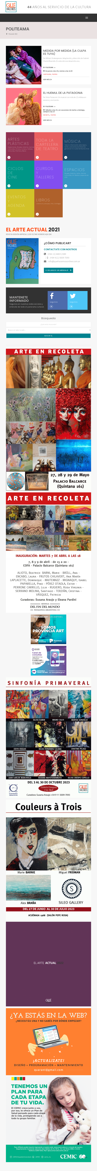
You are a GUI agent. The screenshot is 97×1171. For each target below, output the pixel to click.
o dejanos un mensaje (57, 270)
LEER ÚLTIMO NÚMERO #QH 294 (39, 234)
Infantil (46, 115)
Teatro (54, 74)
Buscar (47, 336)
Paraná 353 (13, 34)
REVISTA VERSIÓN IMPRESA (16, 234)
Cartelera (47, 74)
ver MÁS (47, 79)
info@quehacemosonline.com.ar (64, 261)
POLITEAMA (49, 67)
